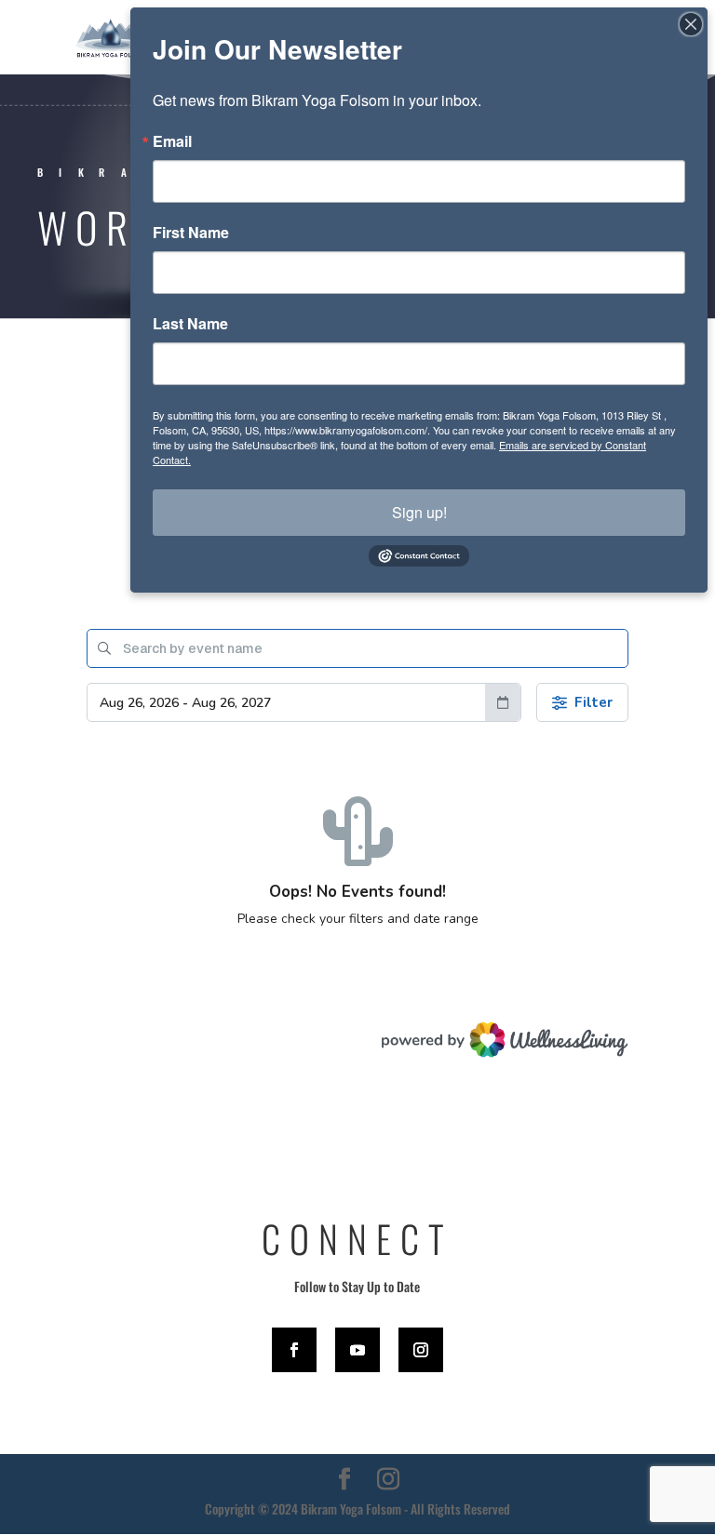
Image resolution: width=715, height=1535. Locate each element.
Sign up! (419, 512)
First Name (191, 232)
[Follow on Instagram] (420, 1350)
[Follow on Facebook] (294, 1350)
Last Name (190, 323)
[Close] (691, 24)
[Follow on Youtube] (357, 1350)
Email (172, 141)
